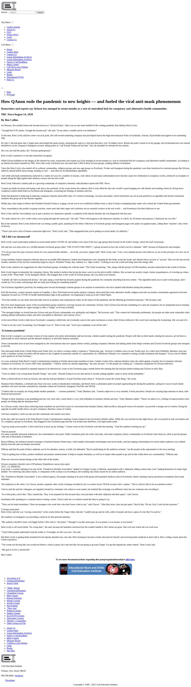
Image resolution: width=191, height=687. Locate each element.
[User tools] (2, 88)
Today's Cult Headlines (17, 62)
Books (9, 74)
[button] (12, 22)
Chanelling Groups (15, 593)
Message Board (13, 69)
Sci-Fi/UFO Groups (15, 616)
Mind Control (13, 64)
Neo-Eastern (12, 605)
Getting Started (13, 27)
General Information (16, 581)
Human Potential (14, 598)
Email (12, 94)
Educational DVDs (15, 77)
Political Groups (14, 611)
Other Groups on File (16, 623)
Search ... (5, 12)
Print (9, 92)
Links (9, 72)
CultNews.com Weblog (17, 643)
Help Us (10, 79)
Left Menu (5, 45)
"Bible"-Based (13, 588)
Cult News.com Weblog (17, 67)
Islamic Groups (13, 600)
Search (40, 12)
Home (9, 49)
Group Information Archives (19, 57)
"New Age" (12, 608)
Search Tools (12, 583)
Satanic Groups (13, 613)
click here (130, 559)
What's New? (13, 34)
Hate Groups (12, 595)
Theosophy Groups (15, 618)
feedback (19, 675)
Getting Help (12, 52)
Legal (9, 37)
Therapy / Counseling (16, 621)
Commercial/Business (16, 590)
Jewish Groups (13, 603)
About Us (11, 29)
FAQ (9, 32)
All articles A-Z (13, 578)
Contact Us (12, 39)
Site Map (11, 651)
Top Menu (5, 22)
